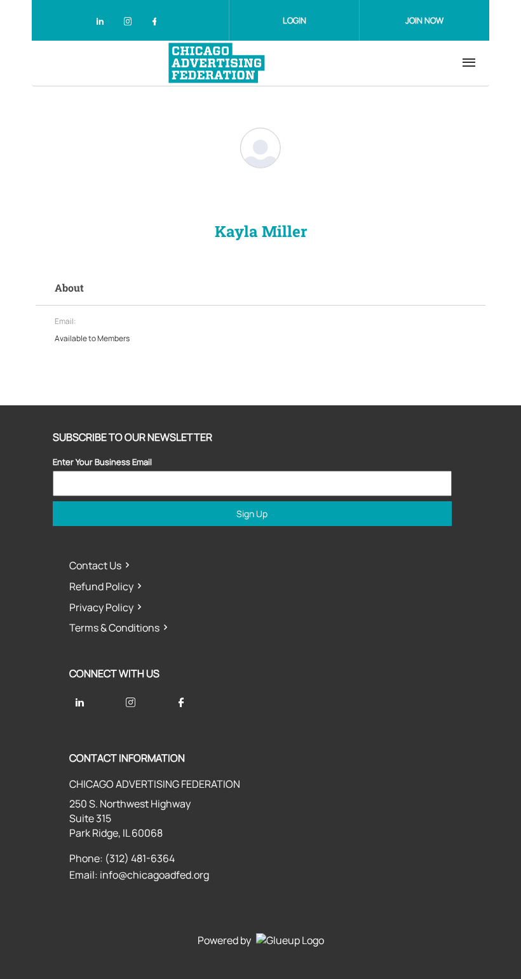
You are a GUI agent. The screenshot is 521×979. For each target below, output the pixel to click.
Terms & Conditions (114, 628)
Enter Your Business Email (102, 462)
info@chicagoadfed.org (154, 875)
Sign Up (251, 514)
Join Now (424, 20)
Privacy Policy (101, 607)
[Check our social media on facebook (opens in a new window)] (156, 23)
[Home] (216, 63)
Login (294, 20)
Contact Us (95, 565)
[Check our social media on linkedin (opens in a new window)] (103, 23)
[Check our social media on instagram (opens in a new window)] (130, 23)
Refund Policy (101, 586)
